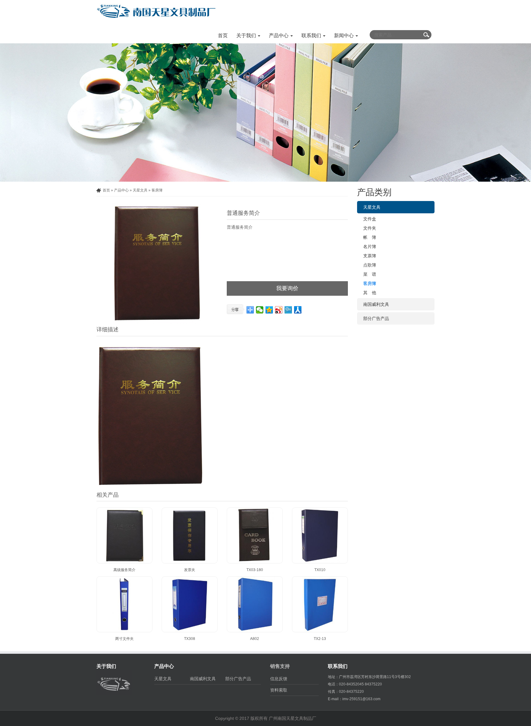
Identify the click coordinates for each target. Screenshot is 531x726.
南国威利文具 (376, 304)
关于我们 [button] (246, 35)
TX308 (189, 639)
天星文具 (140, 190)
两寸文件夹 (124, 639)
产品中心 (121, 190)
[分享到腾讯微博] (288, 310)
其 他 (369, 292)
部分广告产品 (376, 318)
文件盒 (369, 218)
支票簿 (369, 255)
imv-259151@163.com (361, 699)
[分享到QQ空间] (269, 310)
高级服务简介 (124, 570)
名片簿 (369, 246)
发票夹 (189, 570)
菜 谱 (369, 274)
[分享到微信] (260, 310)
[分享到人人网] (298, 310)
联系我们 (338, 666)
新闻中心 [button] (344, 35)
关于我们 (106, 666)
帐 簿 (369, 237)
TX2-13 (320, 639)
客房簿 (157, 190)
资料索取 (278, 690)
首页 (223, 35)
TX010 (319, 570)
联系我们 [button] (311, 35)
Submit (426, 34)
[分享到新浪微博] (279, 310)
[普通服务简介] (157, 263)
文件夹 (369, 228)
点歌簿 (369, 264)
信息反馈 (278, 678)
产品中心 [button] (279, 35)
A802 (254, 639)
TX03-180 (254, 570)
